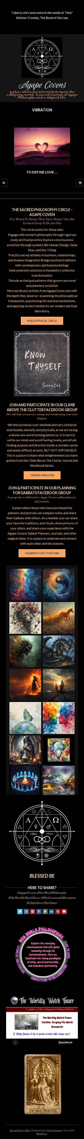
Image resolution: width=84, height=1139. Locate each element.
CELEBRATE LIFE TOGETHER (42, 553)
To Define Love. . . (42, 172)
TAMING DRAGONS (42, 475)
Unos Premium (54, 1130)
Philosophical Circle (42, 320)
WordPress (41, 1133)
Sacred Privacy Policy (20, 1130)
